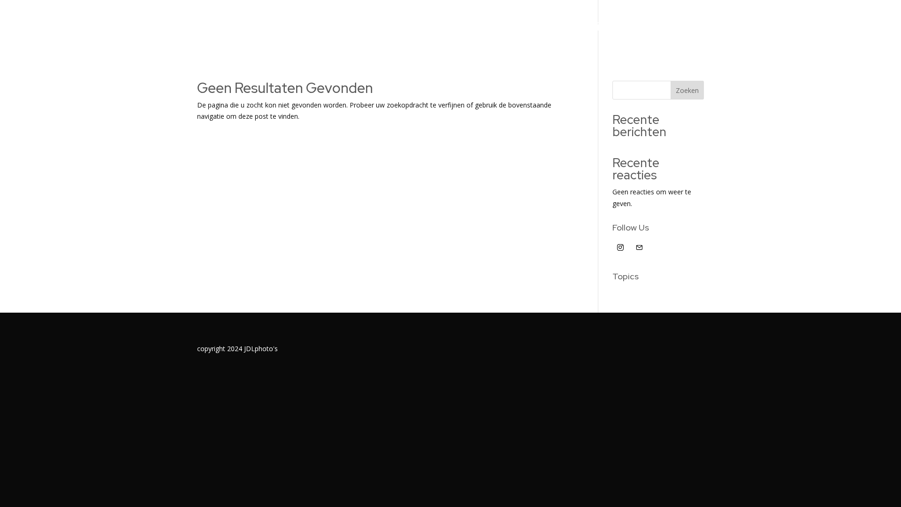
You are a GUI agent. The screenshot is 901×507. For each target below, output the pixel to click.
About (538, 28)
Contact (654, 28)
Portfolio (476, 28)
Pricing (593, 28)
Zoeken (687, 90)
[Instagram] (620, 247)
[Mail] (639, 247)
